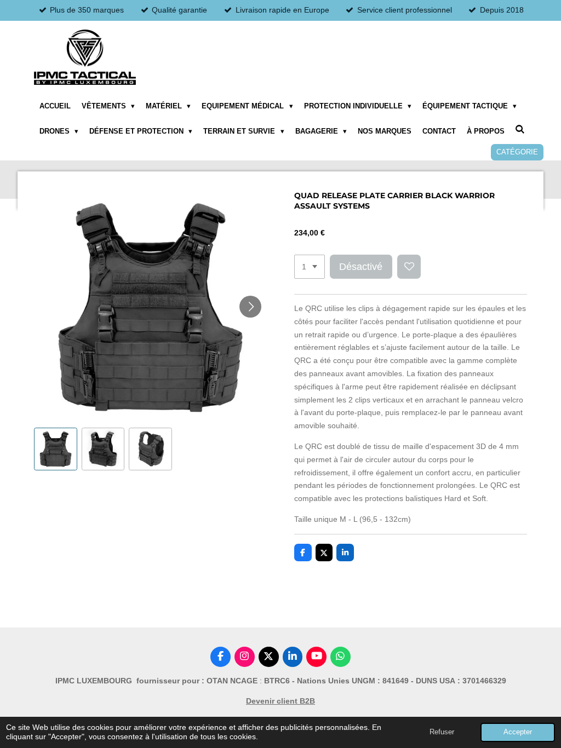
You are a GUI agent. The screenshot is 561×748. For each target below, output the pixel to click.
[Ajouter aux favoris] (409, 267)
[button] (55, 449)
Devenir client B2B (280, 701)
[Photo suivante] (250, 307)
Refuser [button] (442, 732)
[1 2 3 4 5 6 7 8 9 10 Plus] (309, 267)
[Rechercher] (520, 129)
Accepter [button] (517, 732)
